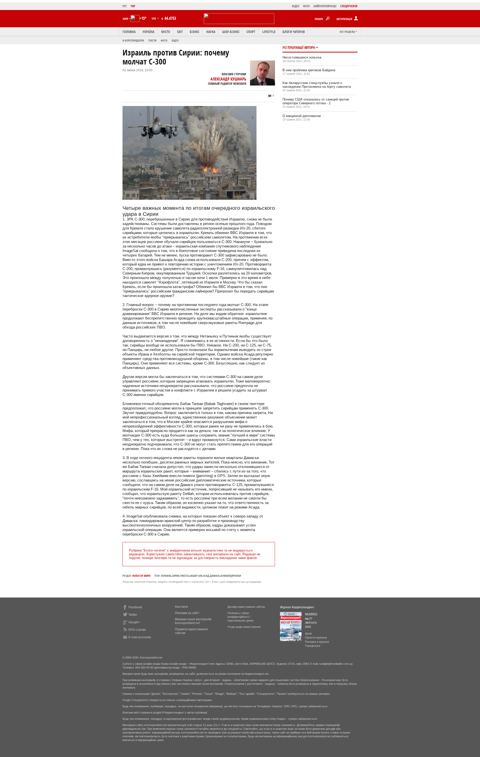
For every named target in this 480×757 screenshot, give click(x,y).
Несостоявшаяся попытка (301, 57)
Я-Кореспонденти (133, 40)
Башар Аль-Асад (199, 576)
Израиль (166, 576)
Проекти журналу (316, 637)
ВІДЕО (295, 6)
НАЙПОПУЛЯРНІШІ (325, 6)
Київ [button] (125, 18)
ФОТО (306, 6)
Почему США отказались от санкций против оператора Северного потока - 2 (315, 101)
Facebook (135, 607)
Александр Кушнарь (228, 79)
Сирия (176, 576)
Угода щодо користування (244, 626)
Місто (165, 31)
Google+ (134, 622)
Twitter (132, 614)
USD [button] (154, 18)
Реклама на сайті (187, 613)
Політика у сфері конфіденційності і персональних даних (241, 617)
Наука (210, 31)
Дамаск (215, 576)
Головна (129, 31)
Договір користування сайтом (246, 606)
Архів (308, 633)
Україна (148, 31)
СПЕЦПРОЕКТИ (349, 6)
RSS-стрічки (137, 630)
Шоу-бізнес (231, 31)
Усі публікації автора (298, 47)
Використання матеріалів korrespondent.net (193, 621)
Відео (175, 40)
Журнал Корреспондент (297, 607)
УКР (133, 6)
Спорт (250, 31)
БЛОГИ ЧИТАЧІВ (293, 31)
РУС (124, 6)
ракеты (184, 576)
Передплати (312, 645)
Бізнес (194, 31)
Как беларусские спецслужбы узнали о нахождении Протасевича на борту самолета (316, 84)
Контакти (181, 606)
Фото (164, 40)
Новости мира (141, 576)
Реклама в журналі (317, 641)
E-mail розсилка (139, 637)
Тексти (152, 40)
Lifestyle (269, 31)
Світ (180, 31)
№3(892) (311, 614)
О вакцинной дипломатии (301, 116)
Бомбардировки (230, 576)
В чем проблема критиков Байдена (308, 70)
